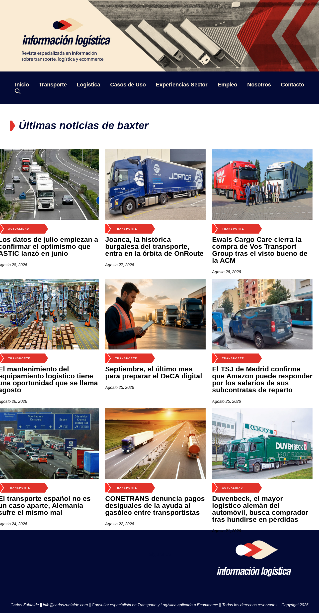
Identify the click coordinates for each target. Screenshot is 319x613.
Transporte (53, 84)
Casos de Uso (128, 84)
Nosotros (259, 84)
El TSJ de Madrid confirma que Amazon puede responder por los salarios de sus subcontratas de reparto (262, 379)
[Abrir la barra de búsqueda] (17, 91)
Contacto (292, 84)
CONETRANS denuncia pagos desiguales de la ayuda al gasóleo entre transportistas (155, 505)
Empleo (227, 84)
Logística (88, 84)
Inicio (22, 84)
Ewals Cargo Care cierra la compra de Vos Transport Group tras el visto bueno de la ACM (260, 250)
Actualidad (18, 228)
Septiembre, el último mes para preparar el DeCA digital (153, 372)
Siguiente (159, 554)
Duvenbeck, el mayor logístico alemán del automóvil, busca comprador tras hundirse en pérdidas (260, 509)
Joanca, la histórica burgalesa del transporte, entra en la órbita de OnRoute (154, 246)
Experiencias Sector (182, 84)
